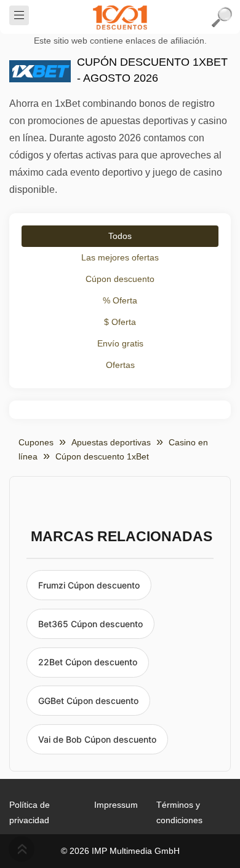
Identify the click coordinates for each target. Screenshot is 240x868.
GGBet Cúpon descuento (88, 700)
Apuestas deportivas (111, 442)
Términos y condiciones (179, 812)
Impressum (116, 805)
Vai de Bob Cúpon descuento (97, 739)
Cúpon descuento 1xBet (102, 456)
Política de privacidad (29, 812)
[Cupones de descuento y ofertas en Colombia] (120, 17)
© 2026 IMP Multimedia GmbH (120, 851)
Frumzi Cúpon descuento (89, 585)
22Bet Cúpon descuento (87, 662)
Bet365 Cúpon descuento (90, 624)
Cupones (36, 442)
